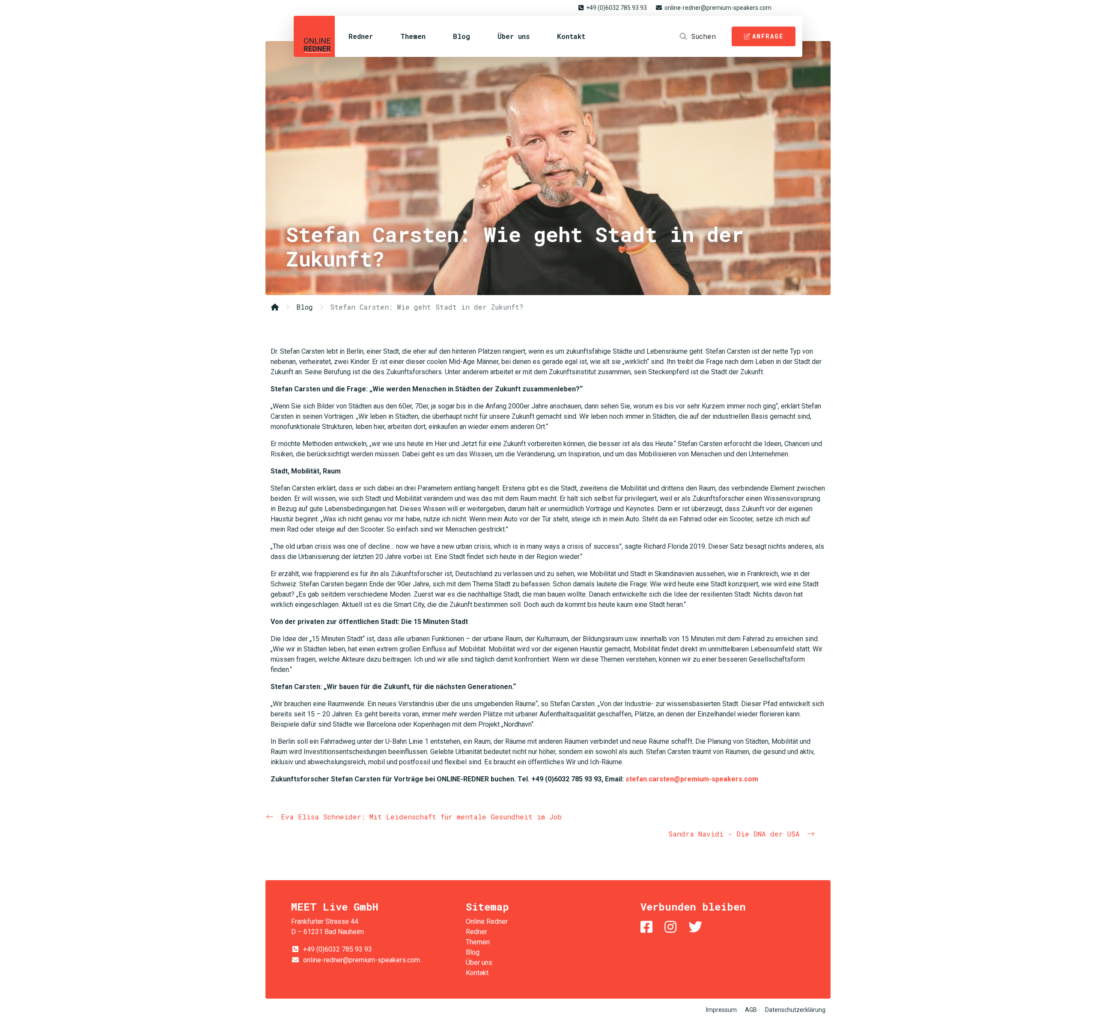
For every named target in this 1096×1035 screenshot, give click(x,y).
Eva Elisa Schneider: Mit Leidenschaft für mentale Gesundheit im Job (421, 816)
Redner (360, 36)
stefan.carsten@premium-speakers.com (691, 779)
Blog (461, 36)
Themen (413, 36)
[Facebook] (648, 927)
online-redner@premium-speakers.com (717, 7)
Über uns (513, 36)
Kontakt (571, 36)
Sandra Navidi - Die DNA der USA (734, 833)
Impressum (721, 1009)
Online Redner (314, 36)
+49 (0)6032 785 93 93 (616, 7)
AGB (751, 1009)
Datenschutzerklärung (795, 1009)
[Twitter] (697, 927)
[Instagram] (672, 927)
